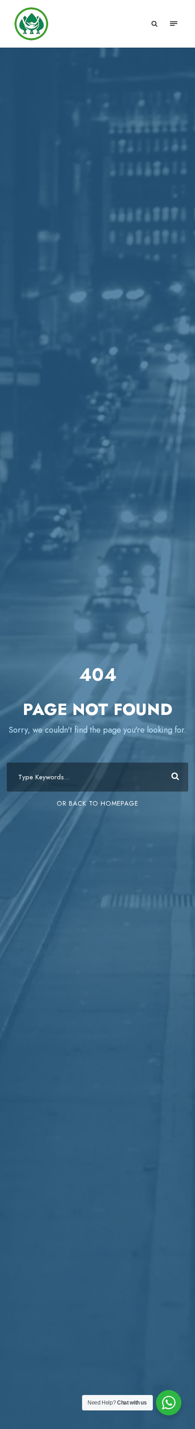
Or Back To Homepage (97, 803)
